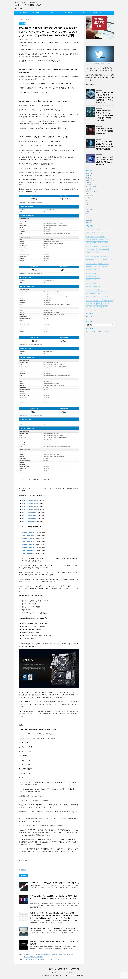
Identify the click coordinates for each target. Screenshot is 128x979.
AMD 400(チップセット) (93, 232)
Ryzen (99, 303)
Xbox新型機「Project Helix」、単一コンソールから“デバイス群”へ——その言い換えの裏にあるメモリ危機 (104, 115)
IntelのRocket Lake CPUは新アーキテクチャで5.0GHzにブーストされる (54, 883)
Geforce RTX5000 (91, 266)
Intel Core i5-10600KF (29, 509)
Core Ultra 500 (105, 256)
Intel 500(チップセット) (92, 273)
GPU (87, 202)
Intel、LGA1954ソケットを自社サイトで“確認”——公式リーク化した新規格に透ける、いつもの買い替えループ (105, 97)
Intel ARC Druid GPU (92, 290)
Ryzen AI (88, 307)
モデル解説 (89, 220)
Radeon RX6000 (90, 303)
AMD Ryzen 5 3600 (28, 521)
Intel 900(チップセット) (92, 283)
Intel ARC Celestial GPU (93, 286)
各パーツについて (91, 200)
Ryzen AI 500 (97, 307)
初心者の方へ (36, 12)
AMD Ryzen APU (91, 249)
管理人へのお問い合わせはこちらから (97, 331)
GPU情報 (88, 184)
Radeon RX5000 (108, 300)
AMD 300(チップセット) (93, 229)
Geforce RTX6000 (103, 266)
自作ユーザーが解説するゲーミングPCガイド (64, 969)
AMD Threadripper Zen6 (92, 256)
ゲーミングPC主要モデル (22, 12)
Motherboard (89, 207)
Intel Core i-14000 (103, 296)
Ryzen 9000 (106, 303)
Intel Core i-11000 (102, 293)
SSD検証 (88, 175)
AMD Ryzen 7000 (103, 243)
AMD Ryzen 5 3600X (28, 518)
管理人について (97, 12)
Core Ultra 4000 (90, 259)
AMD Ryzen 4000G (91, 239)
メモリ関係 (89, 189)
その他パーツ (89, 218)
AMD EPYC (105, 232)
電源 (87, 213)
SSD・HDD (89, 209)
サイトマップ (90, 316)
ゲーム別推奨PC (51, 12)
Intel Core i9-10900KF (29, 500)
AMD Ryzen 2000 (100, 236)
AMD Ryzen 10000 (91, 246)
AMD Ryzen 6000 (91, 243)
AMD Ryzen (89, 236)
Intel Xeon (89, 300)
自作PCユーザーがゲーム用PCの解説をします (64, 972)
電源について (89, 196)
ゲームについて (90, 193)
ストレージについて (91, 191)
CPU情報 (23, 870)
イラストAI (89, 178)
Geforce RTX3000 (91, 263)
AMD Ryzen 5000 (104, 239)
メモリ (87, 211)
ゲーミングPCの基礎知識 (67, 12)
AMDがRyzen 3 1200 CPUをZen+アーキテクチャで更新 (41, 959)
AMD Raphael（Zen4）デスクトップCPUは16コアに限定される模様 (53, 928)
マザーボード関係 (91, 187)
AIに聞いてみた (90, 180)
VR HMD (105, 307)
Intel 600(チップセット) (92, 276)
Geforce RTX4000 (103, 263)
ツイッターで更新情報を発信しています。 (99, 63)
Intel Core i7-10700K (28, 503)
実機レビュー (89, 222)
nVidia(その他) (98, 300)
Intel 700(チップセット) (92, 280)
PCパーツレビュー (91, 173)
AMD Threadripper (103, 249)
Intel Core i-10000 (91, 293)
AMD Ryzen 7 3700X (28, 515)
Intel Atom (102, 290)
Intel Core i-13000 (91, 296)
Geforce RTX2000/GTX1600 (104, 259)
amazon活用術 (82, 12)
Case (87, 216)
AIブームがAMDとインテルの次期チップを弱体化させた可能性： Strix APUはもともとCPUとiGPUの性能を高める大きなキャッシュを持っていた (54, 898)
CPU (87, 205)
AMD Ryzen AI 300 (104, 246)
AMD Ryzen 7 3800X (28, 512)
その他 (87, 198)
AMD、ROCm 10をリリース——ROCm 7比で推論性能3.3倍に (104, 131)
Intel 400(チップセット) (92, 270)
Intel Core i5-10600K (28, 506)
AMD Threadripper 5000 (92, 253)
